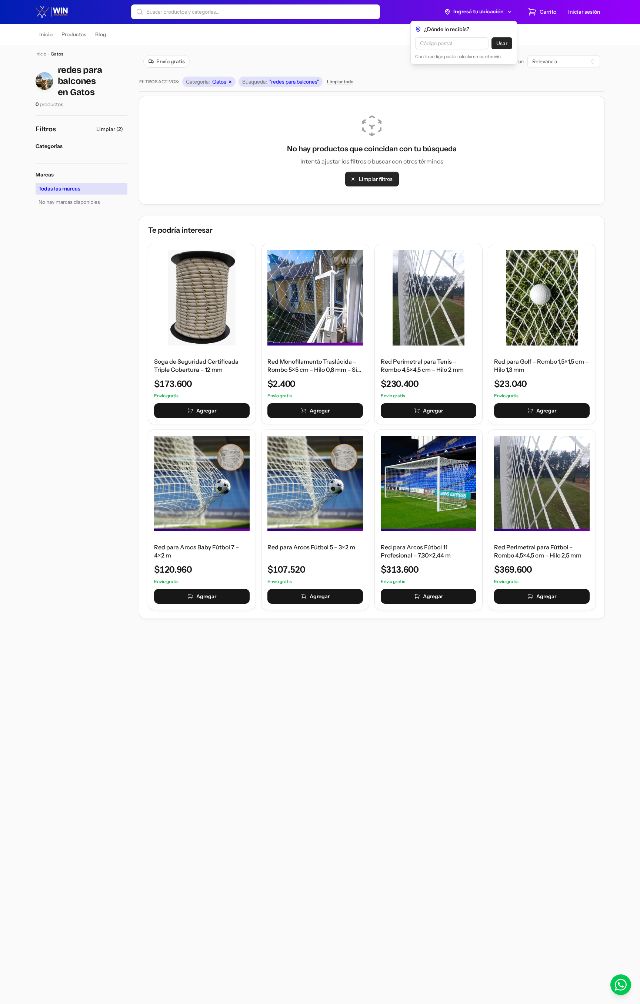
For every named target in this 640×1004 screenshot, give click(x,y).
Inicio (41, 54)
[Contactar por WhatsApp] (620, 984)
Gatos (209, 81)
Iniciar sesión (584, 12)
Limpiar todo (340, 81)
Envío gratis (170, 61)
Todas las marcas (59, 188)
